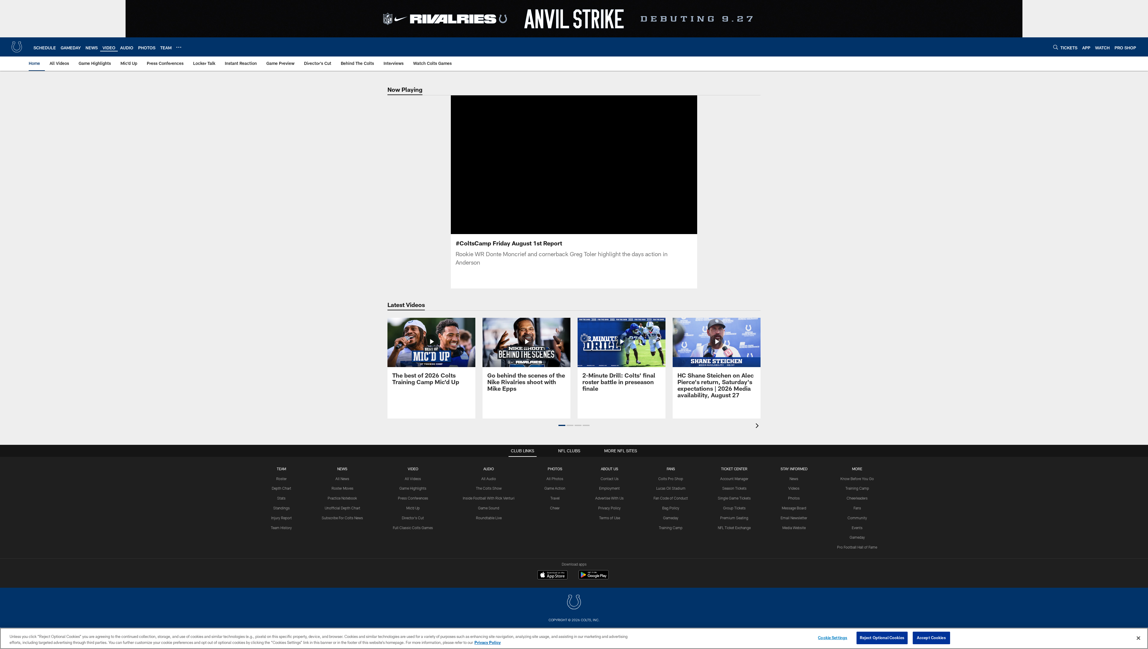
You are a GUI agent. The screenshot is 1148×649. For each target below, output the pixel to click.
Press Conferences (413, 498)
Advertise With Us (609, 498)
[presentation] (758, 426)
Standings (281, 508)
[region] (574, 638)
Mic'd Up (413, 508)
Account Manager (734, 479)
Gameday (670, 518)
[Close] (1138, 638)
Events (857, 528)
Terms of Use (609, 518)
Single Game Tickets (734, 498)
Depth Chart (281, 488)
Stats (281, 498)
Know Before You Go (857, 479)
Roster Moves (342, 488)
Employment (609, 488)
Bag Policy (670, 508)
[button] (574, 165)
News (342, 469)
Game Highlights (412, 488)
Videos (793, 488)
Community (857, 518)
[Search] (1055, 47)
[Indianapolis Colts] (574, 603)
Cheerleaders (857, 498)
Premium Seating (734, 518)
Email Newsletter (794, 518)
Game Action (554, 488)
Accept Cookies (931, 637)
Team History (281, 528)
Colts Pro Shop (670, 479)
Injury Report (281, 518)
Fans (857, 508)
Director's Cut (413, 518)
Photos (555, 469)
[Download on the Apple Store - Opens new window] (552, 575)
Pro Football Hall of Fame (857, 547)
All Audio (488, 479)
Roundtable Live (489, 518)
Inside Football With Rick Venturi (489, 498)
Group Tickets (734, 508)
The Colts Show (489, 488)
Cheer (555, 508)
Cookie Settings (832, 637)
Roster (281, 479)
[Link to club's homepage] (17, 47)
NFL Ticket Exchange (734, 528)
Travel (555, 498)
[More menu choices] (178, 47)
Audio (488, 469)
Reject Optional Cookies (882, 637)
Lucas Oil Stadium (671, 488)
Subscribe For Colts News (342, 518)
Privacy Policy (609, 508)
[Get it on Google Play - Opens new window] (593, 577)
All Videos (413, 479)
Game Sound (488, 508)
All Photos (554, 479)
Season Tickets (734, 488)
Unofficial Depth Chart (342, 508)
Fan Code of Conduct (671, 498)
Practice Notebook (342, 498)
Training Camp (671, 528)
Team (281, 469)
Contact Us (610, 479)
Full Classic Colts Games (413, 528)
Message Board (794, 508)
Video (413, 469)
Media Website (794, 528)
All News (342, 479)
